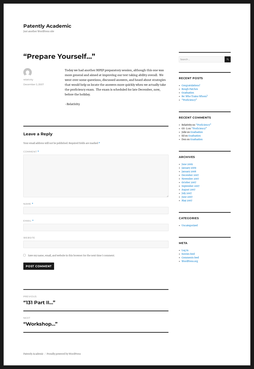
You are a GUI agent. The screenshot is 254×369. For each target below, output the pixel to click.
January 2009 (189, 167)
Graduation (188, 92)
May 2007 (187, 200)
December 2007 (190, 175)
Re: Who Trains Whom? (195, 96)
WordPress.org (190, 261)
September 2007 (191, 186)
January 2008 (189, 171)
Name (28, 203)
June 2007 (187, 196)
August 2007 (188, 189)
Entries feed (188, 254)
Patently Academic (47, 26)
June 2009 (187, 164)
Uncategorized (190, 225)
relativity (28, 79)
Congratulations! (191, 85)
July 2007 (187, 193)
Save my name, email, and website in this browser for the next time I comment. (71, 255)
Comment (31, 151)
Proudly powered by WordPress (64, 353)
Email (28, 220)
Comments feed (190, 257)
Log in (185, 250)
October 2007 (189, 182)
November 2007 (190, 178)
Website (29, 237)
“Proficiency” (189, 100)
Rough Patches (190, 89)
